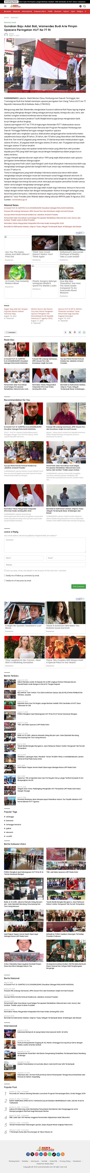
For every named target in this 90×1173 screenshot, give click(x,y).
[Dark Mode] (80, 6)
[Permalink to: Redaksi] (6, 34)
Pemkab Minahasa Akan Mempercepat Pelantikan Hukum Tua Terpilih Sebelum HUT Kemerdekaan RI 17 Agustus (50, 800)
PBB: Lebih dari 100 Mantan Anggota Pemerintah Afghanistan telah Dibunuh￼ (39, 1117)
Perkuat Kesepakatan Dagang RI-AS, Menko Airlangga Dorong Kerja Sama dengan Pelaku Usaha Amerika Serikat (50, 1044)
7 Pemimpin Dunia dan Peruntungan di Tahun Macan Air (31, 1132)
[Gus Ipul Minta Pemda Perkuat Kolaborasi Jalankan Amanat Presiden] (73, 349)
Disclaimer (77, 1161)
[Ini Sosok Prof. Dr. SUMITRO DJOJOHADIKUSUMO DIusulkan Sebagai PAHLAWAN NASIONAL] (17, 349)
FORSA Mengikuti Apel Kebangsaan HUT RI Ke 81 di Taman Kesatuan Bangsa (47, 714)
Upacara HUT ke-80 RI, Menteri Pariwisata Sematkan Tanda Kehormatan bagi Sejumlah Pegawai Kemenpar (70, 312)
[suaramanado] (14, 6)
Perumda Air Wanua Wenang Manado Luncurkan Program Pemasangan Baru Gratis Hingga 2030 (47, 1093)
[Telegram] (58, 1154)
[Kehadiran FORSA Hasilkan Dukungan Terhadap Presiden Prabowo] (66, 921)
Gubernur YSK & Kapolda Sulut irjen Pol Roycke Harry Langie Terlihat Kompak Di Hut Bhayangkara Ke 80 (50, 779)
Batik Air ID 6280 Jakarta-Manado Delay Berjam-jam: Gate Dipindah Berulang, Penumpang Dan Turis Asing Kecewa (48, 736)
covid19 (9, 836)
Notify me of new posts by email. (18, 580)
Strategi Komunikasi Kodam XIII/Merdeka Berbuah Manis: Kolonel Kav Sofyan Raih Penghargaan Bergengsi (66, 966)
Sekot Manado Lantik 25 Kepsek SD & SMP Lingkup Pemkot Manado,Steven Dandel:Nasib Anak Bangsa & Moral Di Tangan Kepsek (47, 683)
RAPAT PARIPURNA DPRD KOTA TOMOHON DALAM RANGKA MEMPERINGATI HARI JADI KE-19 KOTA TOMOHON (46, 1102)
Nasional (7, 22)
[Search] (84, 6)
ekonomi (9, 832)
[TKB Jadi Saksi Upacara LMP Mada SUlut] (10, 726)
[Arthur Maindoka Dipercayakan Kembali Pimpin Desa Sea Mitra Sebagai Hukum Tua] (24, 951)
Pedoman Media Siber (45, 1164)
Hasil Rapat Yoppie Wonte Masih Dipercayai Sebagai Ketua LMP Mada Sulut (47, 767)
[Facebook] (28, 1154)
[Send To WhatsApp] (84, 332)
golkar (8, 828)
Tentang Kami (14, 1161)
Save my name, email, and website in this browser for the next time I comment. (36, 570)
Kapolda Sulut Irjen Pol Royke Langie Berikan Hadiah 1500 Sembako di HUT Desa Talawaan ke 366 (49, 704)
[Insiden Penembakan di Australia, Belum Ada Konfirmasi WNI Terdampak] (10, 1065)
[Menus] (5, 6)
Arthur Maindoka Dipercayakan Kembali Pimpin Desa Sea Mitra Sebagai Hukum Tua (22, 965)
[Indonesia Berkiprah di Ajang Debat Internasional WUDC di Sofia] (10, 1033)
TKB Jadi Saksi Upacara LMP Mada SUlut (33, 725)
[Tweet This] (70, 332)
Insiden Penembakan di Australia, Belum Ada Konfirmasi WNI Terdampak (46, 1064)
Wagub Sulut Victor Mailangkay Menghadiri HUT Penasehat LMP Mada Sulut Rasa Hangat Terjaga (49, 790)
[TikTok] (54, 1154)
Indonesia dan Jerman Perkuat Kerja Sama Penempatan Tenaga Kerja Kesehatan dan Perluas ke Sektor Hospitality (51, 1076)
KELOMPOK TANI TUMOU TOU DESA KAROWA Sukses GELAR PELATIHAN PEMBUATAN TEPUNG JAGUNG (50, 694)
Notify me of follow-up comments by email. (22, 575)
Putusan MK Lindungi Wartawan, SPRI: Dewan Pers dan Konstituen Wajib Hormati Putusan (38, 211)
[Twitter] (32, 1154)
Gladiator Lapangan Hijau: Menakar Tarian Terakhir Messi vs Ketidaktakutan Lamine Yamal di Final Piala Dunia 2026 (50, 758)
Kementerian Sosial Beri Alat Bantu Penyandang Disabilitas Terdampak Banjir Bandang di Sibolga (52, 1054)
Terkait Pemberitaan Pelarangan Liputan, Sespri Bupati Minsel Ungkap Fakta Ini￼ (41, 1125)
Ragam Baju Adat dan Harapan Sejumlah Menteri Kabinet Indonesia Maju (16, 311)
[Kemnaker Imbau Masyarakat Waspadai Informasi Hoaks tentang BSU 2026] (45, 375)
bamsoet (9, 821)
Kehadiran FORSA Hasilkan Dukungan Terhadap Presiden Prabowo (65, 935)
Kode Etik (53, 1161)
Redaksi (11, 34)
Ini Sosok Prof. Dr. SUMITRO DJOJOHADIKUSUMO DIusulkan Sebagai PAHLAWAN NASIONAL (39, 208)
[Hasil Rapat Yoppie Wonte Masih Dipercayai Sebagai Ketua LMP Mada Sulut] (10, 769)
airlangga (10, 817)
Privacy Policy (65, 1161)
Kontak (44, 1161)
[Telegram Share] (79, 332)
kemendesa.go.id (19, 199)
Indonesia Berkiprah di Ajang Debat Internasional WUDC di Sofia (43, 1032)
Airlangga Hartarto (13, 825)
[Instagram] (37, 1154)
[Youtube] (45, 1154)
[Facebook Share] (65, 332)
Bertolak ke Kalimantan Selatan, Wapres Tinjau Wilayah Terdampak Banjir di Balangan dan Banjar (42, 227)
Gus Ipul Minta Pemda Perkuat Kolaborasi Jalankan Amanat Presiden (31, 215)
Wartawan (35, 1161)
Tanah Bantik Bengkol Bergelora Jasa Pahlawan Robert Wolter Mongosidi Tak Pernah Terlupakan (51, 747)
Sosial (13, 22)
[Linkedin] (41, 1154)
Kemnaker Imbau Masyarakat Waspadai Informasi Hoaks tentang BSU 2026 (34, 223)
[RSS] (63, 1154)
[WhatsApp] (50, 1154)
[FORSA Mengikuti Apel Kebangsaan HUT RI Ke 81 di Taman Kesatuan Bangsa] (10, 715)
